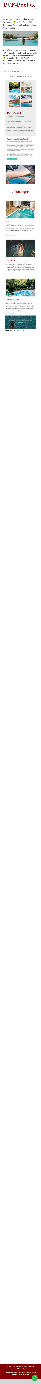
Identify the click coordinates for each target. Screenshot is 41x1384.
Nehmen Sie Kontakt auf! (15, 330)
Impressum (31, 1366)
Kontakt (25, 1368)
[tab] (12, 71)
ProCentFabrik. (12, 72)
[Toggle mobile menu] (36, 8)
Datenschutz (18, 1368)
